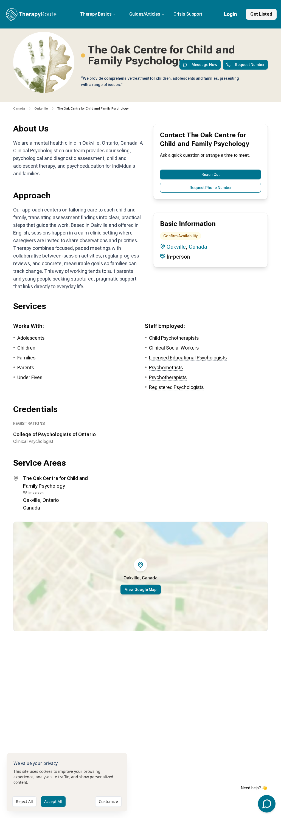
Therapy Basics (96, 14)
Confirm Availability (180, 236)
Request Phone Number (211, 187)
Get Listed (261, 14)
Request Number (250, 64)
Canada (19, 108)
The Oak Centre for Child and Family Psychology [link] (93, 108)
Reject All (24, 801)
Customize (108, 801)
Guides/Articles (144, 14)
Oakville (176, 247)
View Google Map (140, 589)
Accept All (53, 801)
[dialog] (67, 782)
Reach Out (210, 174)
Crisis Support (187, 14)
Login (230, 14)
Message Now (204, 64)
